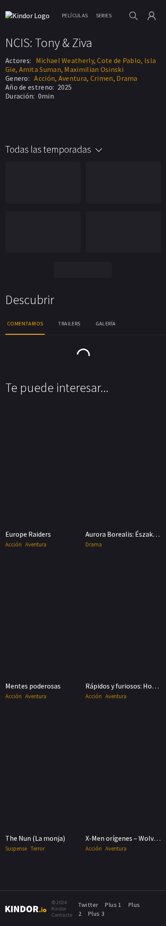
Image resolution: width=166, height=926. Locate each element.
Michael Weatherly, (66, 60)
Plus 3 (96, 914)
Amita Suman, (41, 69)
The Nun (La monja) (35, 838)
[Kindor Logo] (29, 15)
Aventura (35, 544)
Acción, (45, 78)
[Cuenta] (152, 16)
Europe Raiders (28, 534)
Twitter (88, 905)
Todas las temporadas (48, 149)
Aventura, (73, 78)
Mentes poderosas (33, 685)
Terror (38, 848)
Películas (75, 15)
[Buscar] (133, 16)
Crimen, (102, 78)
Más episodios (83, 269)
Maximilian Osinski (93, 69)
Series (104, 15)
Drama (127, 78)
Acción (13, 544)
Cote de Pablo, (120, 60)
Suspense (16, 848)
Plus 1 (113, 905)
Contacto (61, 914)
